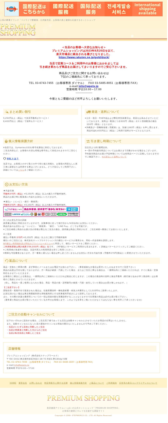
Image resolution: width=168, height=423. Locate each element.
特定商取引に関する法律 (56, 383)
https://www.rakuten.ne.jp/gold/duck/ (84, 57)
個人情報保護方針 (78, 383)
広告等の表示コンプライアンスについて (138, 383)
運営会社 (23, 383)
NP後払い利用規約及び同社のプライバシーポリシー (28, 243)
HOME (13, 383)
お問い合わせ (35, 383)
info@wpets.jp (89, 86)
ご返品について (96, 383)
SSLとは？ (13, 158)
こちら (21, 170)
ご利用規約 (111, 383)
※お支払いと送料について (114, 156)
